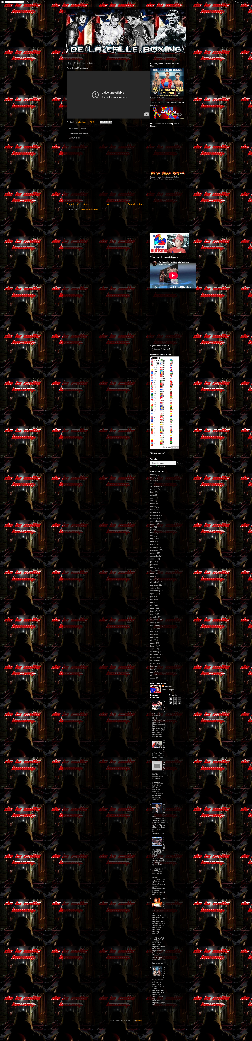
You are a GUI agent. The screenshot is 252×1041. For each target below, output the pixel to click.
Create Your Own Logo (167, 179)
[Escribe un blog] (103, 122)
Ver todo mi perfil (168, 690)
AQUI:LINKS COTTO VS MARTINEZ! (157, 871)
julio (151, 492)
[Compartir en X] (106, 122)
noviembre (154, 515)
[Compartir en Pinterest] (111, 122)
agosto (152, 489)
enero (152, 478)
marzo (152, 504)
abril (151, 483)
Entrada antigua (136, 204)
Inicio (108, 204)
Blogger (139, 1020)
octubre (153, 480)
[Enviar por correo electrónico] (101, 122)
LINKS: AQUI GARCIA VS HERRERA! (158, 940)
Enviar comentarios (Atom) (88, 209)
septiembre (154, 486)
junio (152, 495)
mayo (152, 498)
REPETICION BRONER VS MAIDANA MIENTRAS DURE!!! (157, 787)
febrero (153, 475)
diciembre (154, 512)
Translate (161, 466)
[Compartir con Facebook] (108, 122)
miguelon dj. (170, 686)
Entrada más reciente (78, 204)
